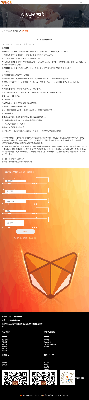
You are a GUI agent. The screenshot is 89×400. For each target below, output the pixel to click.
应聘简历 (46, 369)
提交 (25, 231)
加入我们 (46, 367)
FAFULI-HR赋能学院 (50, 344)
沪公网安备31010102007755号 (56, 395)
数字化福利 (5, 340)
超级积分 (4, 346)
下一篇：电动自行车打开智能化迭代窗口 (17, 162)
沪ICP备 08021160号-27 (32, 395)
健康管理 (4, 344)
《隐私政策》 (32, 238)
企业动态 (46, 340)
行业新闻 (4, 365)
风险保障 (4, 342)
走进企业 (4, 350)
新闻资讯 (16, 31)
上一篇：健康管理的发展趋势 (13, 159)
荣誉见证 (46, 365)
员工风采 (46, 362)
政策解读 (46, 346)
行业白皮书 (47, 342)
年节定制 (4, 348)
